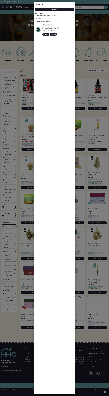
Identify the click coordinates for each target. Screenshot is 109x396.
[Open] (72, 18)
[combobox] (53, 18)
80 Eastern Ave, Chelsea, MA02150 (51, 28)
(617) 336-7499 (48, 32)
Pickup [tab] (55, 9)
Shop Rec (45, 34)
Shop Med (53, 34)
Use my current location (44, 21)
